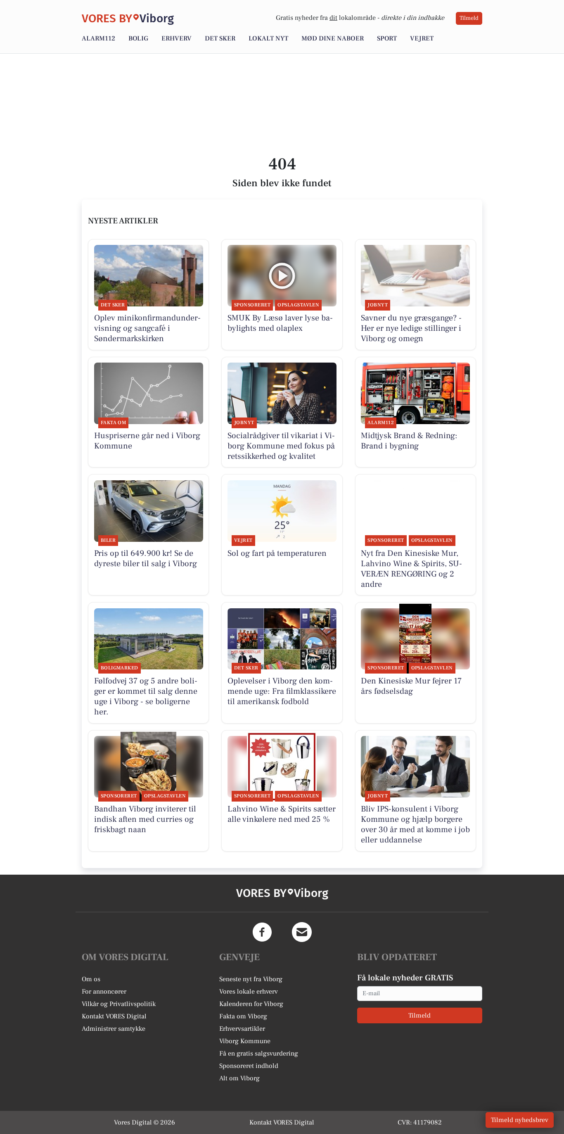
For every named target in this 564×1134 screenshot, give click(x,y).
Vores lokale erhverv (248, 991)
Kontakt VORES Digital (114, 1016)
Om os (91, 979)
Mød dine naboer (332, 38)
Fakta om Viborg (243, 1016)
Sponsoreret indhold (248, 1066)
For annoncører (104, 991)
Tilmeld (469, 18)
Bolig (138, 38)
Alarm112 (98, 38)
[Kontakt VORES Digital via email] (302, 932)
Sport (387, 38)
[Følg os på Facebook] (262, 932)
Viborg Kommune (244, 1041)
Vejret (422, 38)
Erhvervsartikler (242, 1029)
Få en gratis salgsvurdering (258, 1053)
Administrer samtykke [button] (113, 1029)
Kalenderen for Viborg (251, 1004)
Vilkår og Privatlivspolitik (119, 1004)
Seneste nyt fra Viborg (250, 979)
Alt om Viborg (239, 1078)
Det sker (220, 38)
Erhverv (176, 38)
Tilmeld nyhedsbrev (519, 1120)
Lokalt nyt (268, 38)
